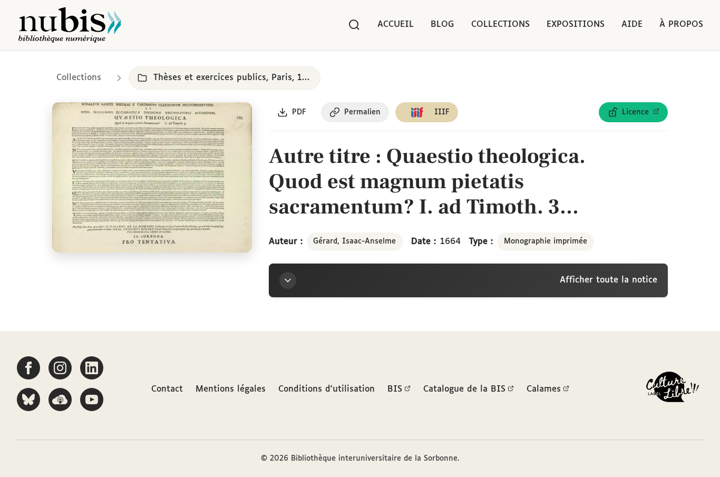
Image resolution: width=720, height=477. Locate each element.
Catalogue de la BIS (464, 389)
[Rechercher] (354, 24)
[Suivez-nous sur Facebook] (28, 367)
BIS (394, 389)
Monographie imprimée (545, 241)
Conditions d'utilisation (326, 389)
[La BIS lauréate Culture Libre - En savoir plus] (672, 389)
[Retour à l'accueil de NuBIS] (69, 24)
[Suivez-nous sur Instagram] (60, 367)
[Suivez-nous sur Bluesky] (28, 399)
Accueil (395, 24)
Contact (167, 389)
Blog (442, 24)
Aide (632, 24)
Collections (500, 24)
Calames (544, 389)
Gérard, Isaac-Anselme (354, 241)
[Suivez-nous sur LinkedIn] (91, 367)
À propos (681, 24)
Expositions (576, 24)
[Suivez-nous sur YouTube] (91, 399)
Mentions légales (231, 389)
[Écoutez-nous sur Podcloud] (60, 399)
